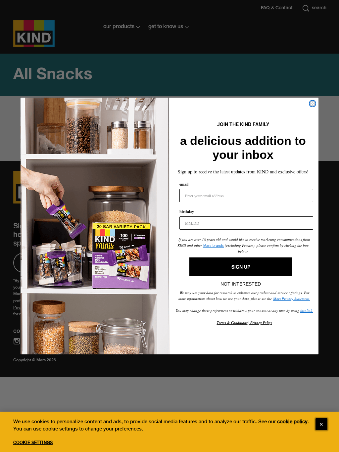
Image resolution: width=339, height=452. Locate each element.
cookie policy (292, 422)
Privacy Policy (260, 322)
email (183, 184)
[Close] (321, 424)
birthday (186, 211)
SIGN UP (240, 266)
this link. (306, 310)
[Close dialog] (312, 103)
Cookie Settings (33, 442)
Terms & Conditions (232, 322)
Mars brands (213, 246)
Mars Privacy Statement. (291, 298)
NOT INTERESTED (240, 282)
